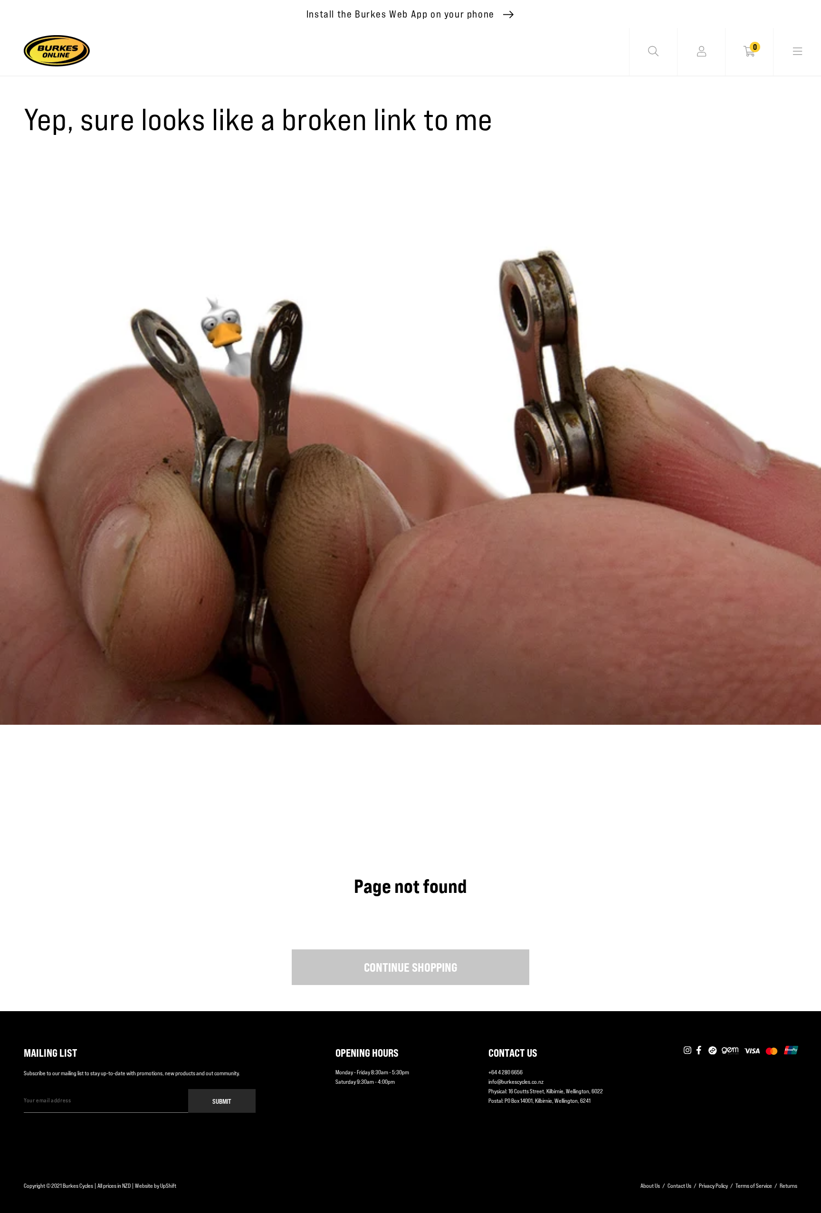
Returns (788, 1185)
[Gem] (730, 1050)
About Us (650, 1185)
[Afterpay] (712, 1050)
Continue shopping (411, 967)
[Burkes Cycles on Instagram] (687, 1050)
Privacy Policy (713, 1185)
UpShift (168, 1185)
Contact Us (679, 1185)
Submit (221, 1101)
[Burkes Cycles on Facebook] (700, 1050)
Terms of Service (753, 1185)
